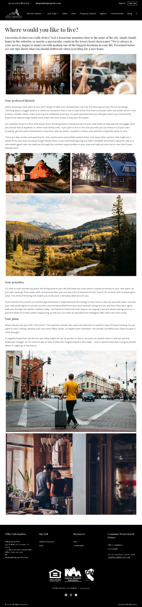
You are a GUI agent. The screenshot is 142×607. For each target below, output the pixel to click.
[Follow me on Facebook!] (66, 595)
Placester (133, 604)
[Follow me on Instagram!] (71, 595)
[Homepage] (13, 13)
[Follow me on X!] (76, 595)
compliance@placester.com (119, 557)
